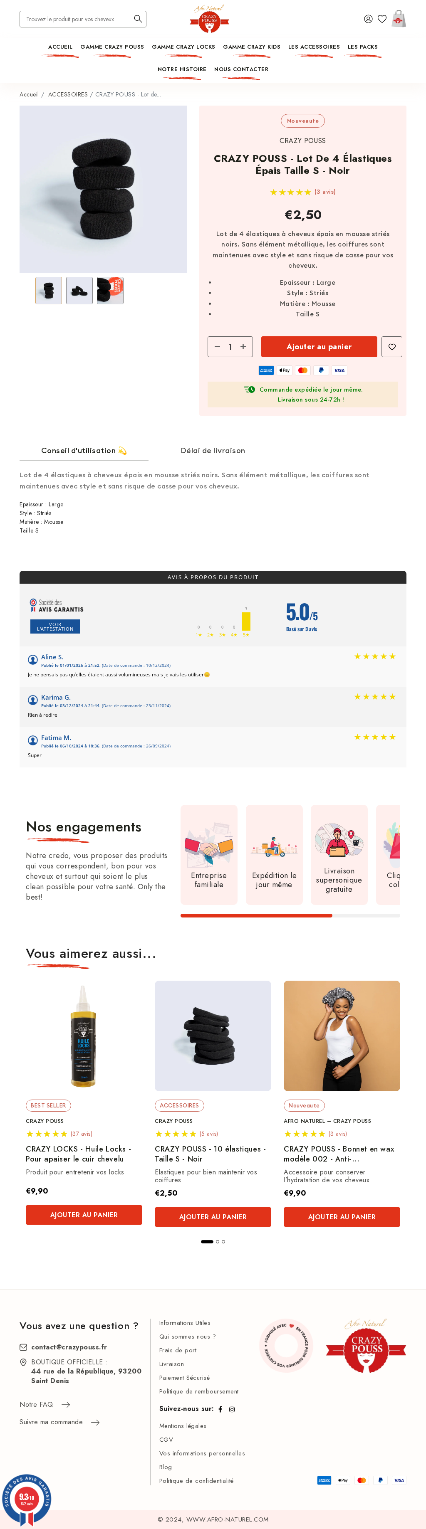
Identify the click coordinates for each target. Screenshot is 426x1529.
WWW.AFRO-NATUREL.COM (227, 1519)
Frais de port (178, 1350)
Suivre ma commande (51, 1422)
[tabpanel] (84, 1103)
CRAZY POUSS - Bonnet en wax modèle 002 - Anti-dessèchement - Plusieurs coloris (341, 1154)
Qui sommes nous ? (187, 1336)
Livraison (171, 1364)
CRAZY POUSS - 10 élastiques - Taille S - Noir (210, 1154)
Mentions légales (183, 1425)
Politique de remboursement (199, 1391)
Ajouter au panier (319, 346)
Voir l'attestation (55, 626)
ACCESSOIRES (68, 94)
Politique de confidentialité (196, 1480)
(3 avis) (325, 192)
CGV (166, 1439)
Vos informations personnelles (202, 1453)
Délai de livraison (213, 450)
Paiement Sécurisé (184, 1377)
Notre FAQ (36, 1404)
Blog (165, 1467)
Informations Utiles (185, 1322)
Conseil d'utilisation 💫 (84, 450)
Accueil (29, 94)
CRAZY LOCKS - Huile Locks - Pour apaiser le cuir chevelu (78, 1154)
